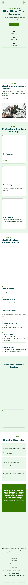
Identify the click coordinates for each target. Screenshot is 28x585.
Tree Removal (14, 562)
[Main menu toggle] (25, 2)
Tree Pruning (14, 560)
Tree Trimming (14, 558)
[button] (14, 24)
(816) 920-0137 (15, 573)
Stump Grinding (14, 563)
